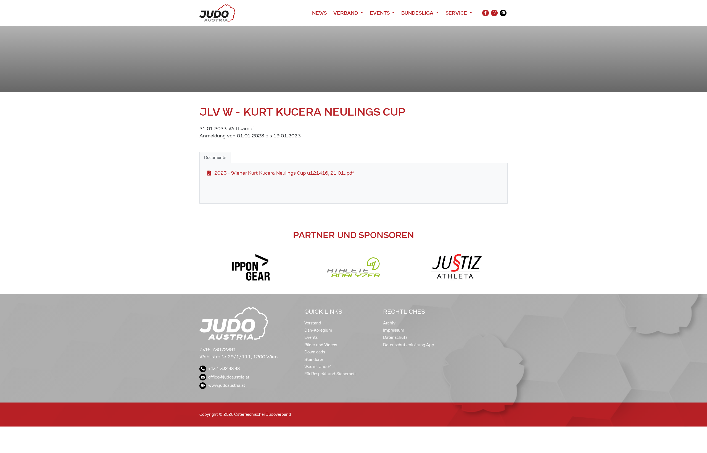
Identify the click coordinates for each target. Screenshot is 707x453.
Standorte (313, 359)
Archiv (389, 323)
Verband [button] (346, 13)
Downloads (314, 352)
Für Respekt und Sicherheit (330, 373)
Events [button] (380, 13)
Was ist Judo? (317, 366)
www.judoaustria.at (226, 385)
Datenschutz (395, 337)
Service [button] (456, 13)
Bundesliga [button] (418, 13)
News (319, 13)
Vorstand (312, 323)
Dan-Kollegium (318, 330)
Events (311, 337)
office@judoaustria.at (228, 377)
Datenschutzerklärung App (408, 344)
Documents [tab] (215, 157)
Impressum (393, 330)
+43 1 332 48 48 (224, 368)
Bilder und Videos (320, 344)
